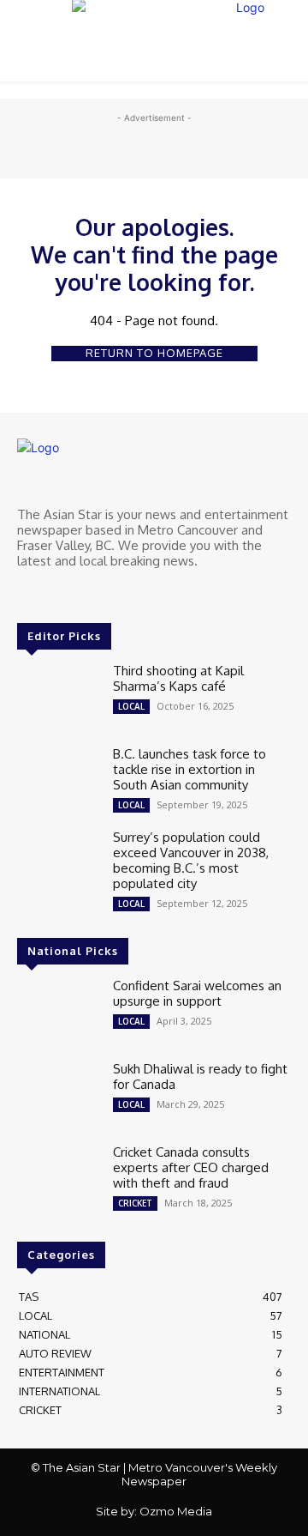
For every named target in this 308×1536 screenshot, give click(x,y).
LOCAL (131, 706)
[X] (53, 593)
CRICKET (135, 1203)
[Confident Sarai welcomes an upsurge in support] (58, 1011)
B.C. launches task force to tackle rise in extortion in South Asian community (189, 769)
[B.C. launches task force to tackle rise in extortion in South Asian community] (58, 780)
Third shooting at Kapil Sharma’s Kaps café (178, 678)
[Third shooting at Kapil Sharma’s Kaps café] (58, 696)
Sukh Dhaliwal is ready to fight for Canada (200, 1076)
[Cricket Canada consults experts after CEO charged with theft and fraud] (58, 1178)
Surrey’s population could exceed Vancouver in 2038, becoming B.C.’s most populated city (191, 860)
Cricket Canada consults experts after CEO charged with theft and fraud (191, 1167)
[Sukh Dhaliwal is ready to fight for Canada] (58, 1094)
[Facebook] (29, 593)
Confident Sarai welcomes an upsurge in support (197, 993)
